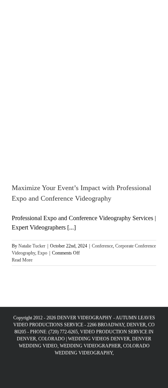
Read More (22, 260)
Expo (42, 253)
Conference (102, 246)
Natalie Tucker (31, 246)
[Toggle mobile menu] (153, 12)
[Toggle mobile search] (139, 12)
